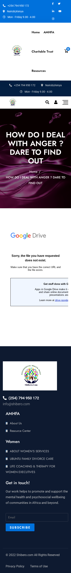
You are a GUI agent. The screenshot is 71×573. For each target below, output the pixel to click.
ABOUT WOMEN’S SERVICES (29, 451)
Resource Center (20, 431)
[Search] (47, 102)
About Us (16, 423)
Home (36, 32)
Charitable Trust (42, 51)
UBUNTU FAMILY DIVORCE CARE (32, 459)
